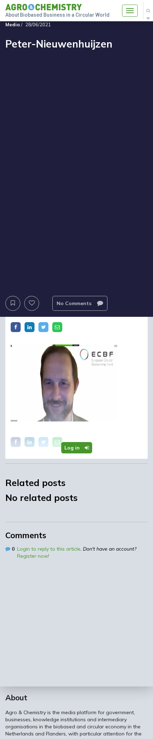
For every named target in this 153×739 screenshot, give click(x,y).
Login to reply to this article (48, 549)
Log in (72, 448)
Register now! (33, 556)
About (16, 697)
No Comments (75, 303)
